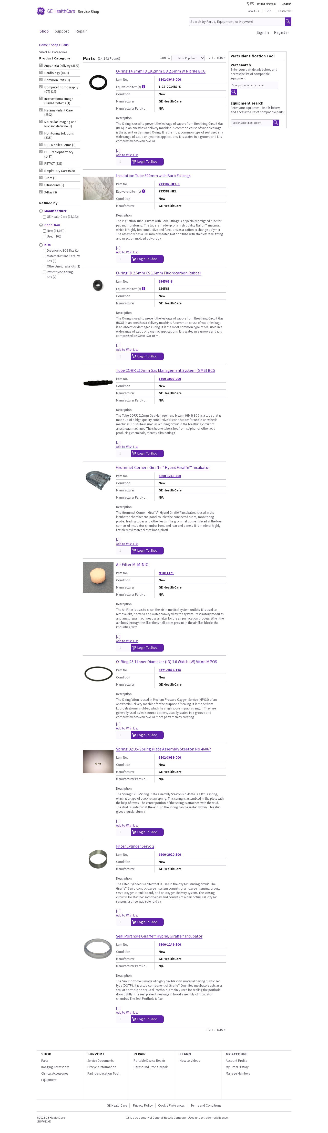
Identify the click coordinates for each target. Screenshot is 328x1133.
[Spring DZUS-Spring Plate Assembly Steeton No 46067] (98, 775)
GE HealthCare (117, 1105)
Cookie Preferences (171, 1105)
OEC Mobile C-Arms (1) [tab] (60, 145)
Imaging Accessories (55, 1067)
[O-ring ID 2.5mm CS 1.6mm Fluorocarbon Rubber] (98, 299)
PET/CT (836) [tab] (53, 163)
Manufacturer (125, 101)
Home (43, 45)
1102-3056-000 (170, 757)
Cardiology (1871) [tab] (56, 73)
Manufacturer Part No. (131, 108)
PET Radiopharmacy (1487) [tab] (58, 154)
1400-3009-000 (170, 379)
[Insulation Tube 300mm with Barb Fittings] (98, 201)
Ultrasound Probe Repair (151, 1067)
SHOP (46, 1054)
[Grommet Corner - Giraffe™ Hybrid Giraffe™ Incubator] (98, 493)
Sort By (165, 58)
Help (268, 11)
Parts (44, 1060)
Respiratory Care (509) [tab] (59, 171)
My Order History (237, 1067)
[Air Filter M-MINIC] (98, 590)
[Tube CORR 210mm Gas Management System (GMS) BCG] (98, 396)
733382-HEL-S (169, 184)
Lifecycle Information (101, 1067)
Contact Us (284, 11)
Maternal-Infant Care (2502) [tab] (58, 112)
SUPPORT (96, 1054)
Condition (123, 94)
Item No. (122, 79)
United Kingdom (266, 4)
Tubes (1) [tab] (50, 178)
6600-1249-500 (170, 944)
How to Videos (190, 1060)
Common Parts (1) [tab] (57, 80)
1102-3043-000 (170, 79)
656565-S (166, 281)
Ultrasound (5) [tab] (54, 185)
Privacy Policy (142, 1105)
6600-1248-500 (170, 476)
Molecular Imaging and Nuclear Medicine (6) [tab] (60, 124)
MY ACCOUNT (237, 1054)
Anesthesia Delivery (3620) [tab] (61, 66)
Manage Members (238, 1073)
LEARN (185, 1054)
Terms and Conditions (206, 1105)
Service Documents (100, 1060)
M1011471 (166, 573)
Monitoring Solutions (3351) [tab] (59, 135)
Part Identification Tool (103, 1073)
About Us (253, 11)
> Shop (53, 45)
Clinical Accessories (54, 1073)
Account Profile (236, 1060)
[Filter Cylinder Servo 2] (98, 872)
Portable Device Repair (149, 1060)
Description (124, 118)
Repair (81, 31)
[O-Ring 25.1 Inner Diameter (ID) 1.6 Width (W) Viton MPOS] (98, 687)
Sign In (263, 32)
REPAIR (140, 1054)
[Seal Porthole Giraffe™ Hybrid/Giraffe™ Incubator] (98, 962)
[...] (118, 150)
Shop (44, 31)
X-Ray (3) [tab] (50, 192)
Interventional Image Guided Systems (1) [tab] (58, 101)
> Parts (63, 45)
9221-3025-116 (170, 670)
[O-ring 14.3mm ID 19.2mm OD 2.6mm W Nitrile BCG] (98, 97)
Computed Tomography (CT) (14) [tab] (61, 89)
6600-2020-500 (170, 854)
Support (62, 31)
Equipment (48, 1080)
